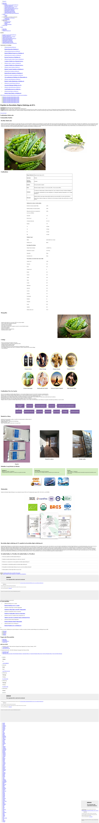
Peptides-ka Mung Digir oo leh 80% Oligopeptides (15, 609)
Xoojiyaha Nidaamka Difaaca (47, 653)
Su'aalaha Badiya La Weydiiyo (10, 17)
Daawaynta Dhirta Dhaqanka (57, 653)
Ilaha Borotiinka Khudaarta (17, 653)
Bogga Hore (4, 28)
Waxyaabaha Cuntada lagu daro (10, 11)
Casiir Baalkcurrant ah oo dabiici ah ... (13, 89)
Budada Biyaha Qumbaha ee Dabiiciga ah (14, 73)
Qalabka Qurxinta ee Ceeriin (9, 7)
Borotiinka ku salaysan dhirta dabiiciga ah (11, 4)
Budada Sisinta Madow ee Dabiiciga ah (13, 93)
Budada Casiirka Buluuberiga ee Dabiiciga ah (14, 81)
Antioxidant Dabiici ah (26, 653)
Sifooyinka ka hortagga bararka (7, 653)
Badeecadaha (4, 29)
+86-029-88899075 (5, 647)
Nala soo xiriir (4, 25)
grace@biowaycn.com (6, 648)
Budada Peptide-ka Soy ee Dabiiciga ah (13, 625)
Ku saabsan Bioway (8, 21)
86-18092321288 (5, 686)
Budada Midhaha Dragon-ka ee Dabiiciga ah (14, 53)
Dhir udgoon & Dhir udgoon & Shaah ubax (12, 13)
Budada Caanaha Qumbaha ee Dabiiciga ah (14, 69)
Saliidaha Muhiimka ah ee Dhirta (10, 12)
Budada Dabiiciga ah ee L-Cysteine (12, 605)
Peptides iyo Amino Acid (9, 5)
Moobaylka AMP (5, 652)
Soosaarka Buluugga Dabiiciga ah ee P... (13, 85)
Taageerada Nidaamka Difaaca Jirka (36, 653)
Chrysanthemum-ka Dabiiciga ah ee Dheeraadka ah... (16, 77)
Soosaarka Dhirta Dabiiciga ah (9, 9)
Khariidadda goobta (5, 651)
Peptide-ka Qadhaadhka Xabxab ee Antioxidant (15, 613)
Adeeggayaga (7, 18)
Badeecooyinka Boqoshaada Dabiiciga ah (11, 8)
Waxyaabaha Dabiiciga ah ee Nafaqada (11, 6)
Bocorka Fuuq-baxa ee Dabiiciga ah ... (13, 57)
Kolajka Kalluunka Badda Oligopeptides (13, 621)
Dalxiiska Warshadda (8, 24)
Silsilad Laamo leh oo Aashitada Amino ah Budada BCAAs (17, 617)
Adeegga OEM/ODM (6, 19)
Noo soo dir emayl (3, 113)
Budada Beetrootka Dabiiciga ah (11, 49)
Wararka (3, 14)
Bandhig (6, 23)
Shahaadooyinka (7, 22)
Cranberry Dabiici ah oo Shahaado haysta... (14, 61)
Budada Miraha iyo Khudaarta (9, 10)
